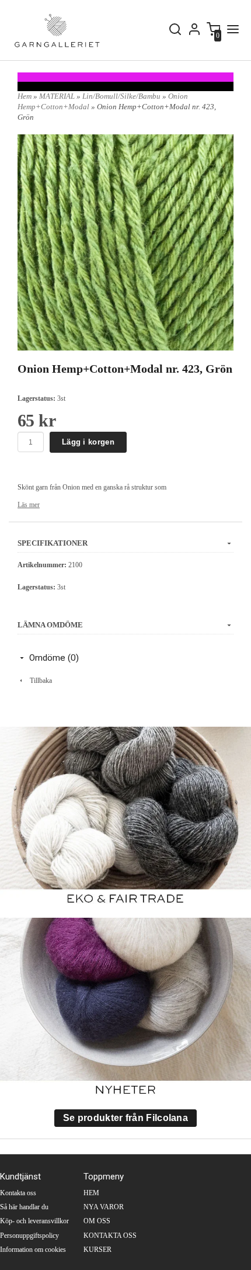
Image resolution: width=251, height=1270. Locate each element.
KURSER (97, 1249)
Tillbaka (38, 680)
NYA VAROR (103, 1207)
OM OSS (96, 1221)
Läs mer (29, 505)
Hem (25, 96)
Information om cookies (33, 1249)
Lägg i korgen (88, 442)
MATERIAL (57, 96)
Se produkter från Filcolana (125, 1118)
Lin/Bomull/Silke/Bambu (122, 96)
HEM (91, 1193)
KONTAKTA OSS (110, 1235)
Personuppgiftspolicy (29, 1235)
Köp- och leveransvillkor (34, 1221)
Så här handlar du (24, 1207)
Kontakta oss (18, 1193)
